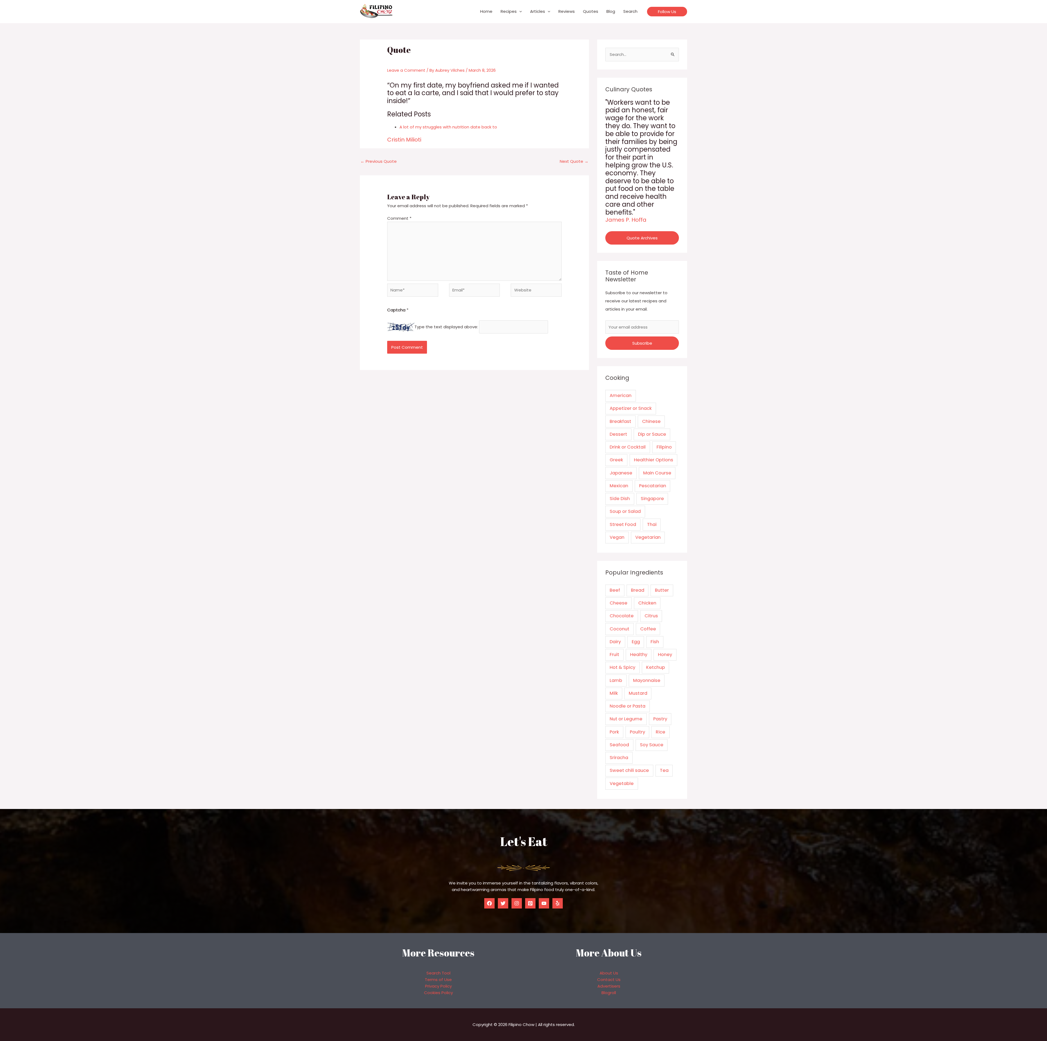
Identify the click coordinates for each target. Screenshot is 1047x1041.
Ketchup (655, 667)
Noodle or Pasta (627, 706)
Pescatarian (652, 486)
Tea (664, 770)
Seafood (619, 745)
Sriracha (619, 757)
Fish (655, 642)
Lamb (616, 680)
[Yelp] (557, 903)
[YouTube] (544, 903)
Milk (614, 693)
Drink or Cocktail (628, 447)
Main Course (657, 473)
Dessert (618, 434)
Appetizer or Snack (631, 408)
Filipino (664, 447)
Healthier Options (653, 460)
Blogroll (608, 992)
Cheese (618, 603)
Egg (636, 642)
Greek (616, 460)
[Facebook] (489, 903)
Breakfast (620, 421)
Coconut (619, 629)
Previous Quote (378, 161)
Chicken (647, 603)
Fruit (614, 654)
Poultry (637, 732)
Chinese (651, 421)
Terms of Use (438, 979)
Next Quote (574, 161)
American (620, 395)
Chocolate (622, 616)
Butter (662, 590)
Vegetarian (648, 537)
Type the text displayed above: (446, 327)
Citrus (651, 616)
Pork (614, 732)
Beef (615, 590)
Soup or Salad (625, 511)
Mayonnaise (646, 680)
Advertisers (608, 986)
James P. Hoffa (625, 220)
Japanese (621, 473)
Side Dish (620, 498)
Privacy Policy (438, 986)
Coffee (648, 629)
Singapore (652, 498)
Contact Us (609, 979)
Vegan (617, 537)
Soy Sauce (651, 745)
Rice (660, 732)
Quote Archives (642, 238)
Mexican (619, 486)
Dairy (615, 642)
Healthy (638, 654)
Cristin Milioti (404, 139)
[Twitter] (503, 903)
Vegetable (622, 783)
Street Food (623, 524)
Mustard (638, 693)
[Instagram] (517, 903)
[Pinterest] (530, 903)
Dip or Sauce (652, 434)
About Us (609, 973)
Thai (652, 524)
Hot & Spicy (622, 667)
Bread (637, 590)
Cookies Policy (438, 992)
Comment (399, 218)
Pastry (660, 719)
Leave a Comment (406, 70)
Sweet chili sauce (629, 770)
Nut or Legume (626, 719)
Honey (665, 654)
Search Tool (438, 973)
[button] (519, 11)
